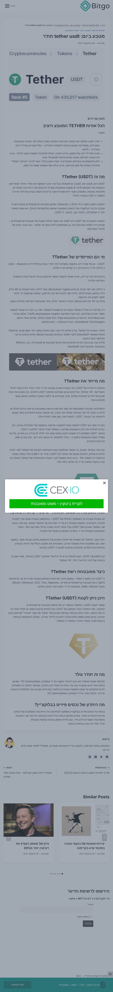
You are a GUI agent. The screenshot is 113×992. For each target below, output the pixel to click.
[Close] (104, 483)
